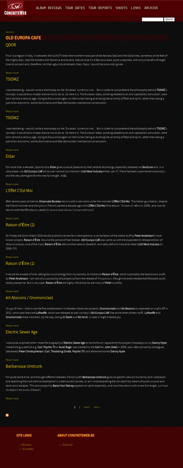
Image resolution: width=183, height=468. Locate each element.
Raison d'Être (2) (20, 225)
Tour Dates (75, 8)
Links (136, 8)
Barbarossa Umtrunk (24, 366)
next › (87, 407)
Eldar (10, 156)
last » (97, 407)
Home (9, 32)
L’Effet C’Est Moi (19, 191)
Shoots (121, 8)
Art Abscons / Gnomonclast (29, 298)
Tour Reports (100, 8)
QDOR (11, 45)
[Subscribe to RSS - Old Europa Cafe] (7, 415)
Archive (151, 8)
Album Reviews (49, 8)
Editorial (68, 445)
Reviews (26, 445)
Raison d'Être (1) (20, 264)
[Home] (15, 8)
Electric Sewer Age (22, 332)
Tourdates (28, 449)
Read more (12, 73)
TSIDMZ (12, 79)
